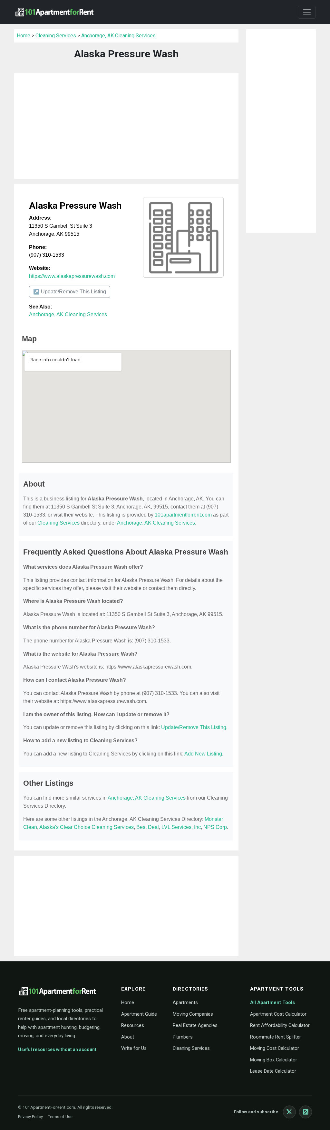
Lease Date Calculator (273, 1071)
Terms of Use (60, 1116)
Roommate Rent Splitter (275, 1037)
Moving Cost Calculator (274, 1048)
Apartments (185, 1002)
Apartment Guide (139, 1014)
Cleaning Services (55, 36)
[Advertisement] (126, 126)
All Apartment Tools (272, 1002)
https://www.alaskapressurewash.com (72, 276)
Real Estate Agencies (195, 1025)
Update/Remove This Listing (193, 727)
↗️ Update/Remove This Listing (69, 291)
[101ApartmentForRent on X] (289, 1112)
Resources (132, 1025)
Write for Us (134, 1048)
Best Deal (147, 827)
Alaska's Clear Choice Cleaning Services (86, 827)
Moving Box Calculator (273, 1060)
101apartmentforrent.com (183, 515)
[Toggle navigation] (307, 12)
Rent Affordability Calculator (280, 1025)
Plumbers (183, 1037)
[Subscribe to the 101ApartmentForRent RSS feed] (305, 1112)
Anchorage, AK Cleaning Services (118, 36)
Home (23, 36)
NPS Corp (215, 827)
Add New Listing (203, 753)
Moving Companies (193, 1014)
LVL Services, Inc (181, 827)
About (127, 1037)
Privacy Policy (30, 1116)
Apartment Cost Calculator (278, 1014)
